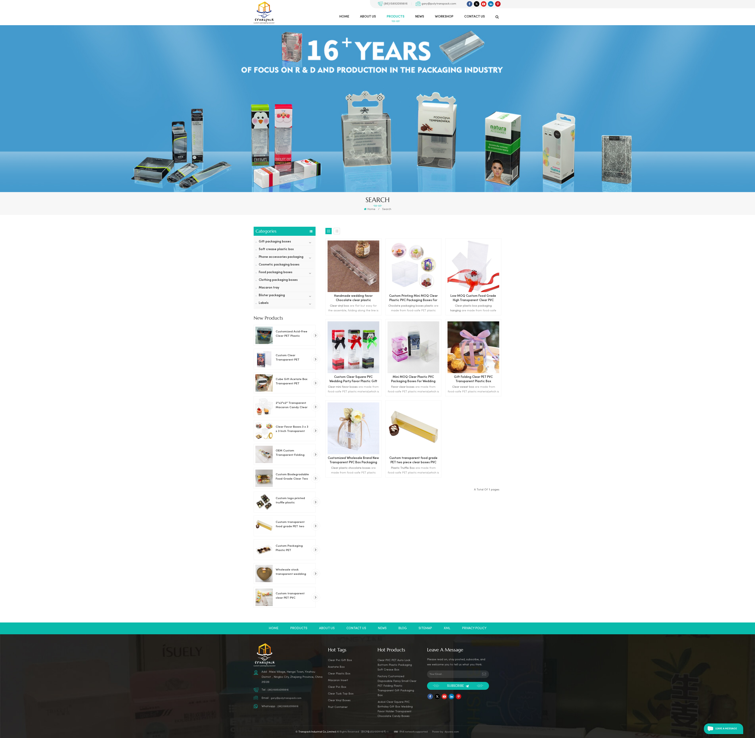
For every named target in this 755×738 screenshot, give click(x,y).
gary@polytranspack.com (439, 3)
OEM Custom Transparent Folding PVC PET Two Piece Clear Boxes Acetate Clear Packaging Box (291, 453)
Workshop (444, 16)
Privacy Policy (474, 628)
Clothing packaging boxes (278, 280)
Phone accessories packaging (281, 257)
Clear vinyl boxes (339, 700)
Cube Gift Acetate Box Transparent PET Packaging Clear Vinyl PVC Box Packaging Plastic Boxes (292, 382)
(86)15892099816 (396, 3)
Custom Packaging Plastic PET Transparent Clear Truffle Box (289, 548)
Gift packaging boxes (275, 241)
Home (344, 16)
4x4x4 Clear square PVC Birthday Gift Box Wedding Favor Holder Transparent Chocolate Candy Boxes (395, 709)
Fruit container (338, 707)
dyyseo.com (452, 732)
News (419, 16)
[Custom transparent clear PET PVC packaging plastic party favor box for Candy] (264, 597)
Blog (402, 628)
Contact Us (474, 16)
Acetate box (336, 667)
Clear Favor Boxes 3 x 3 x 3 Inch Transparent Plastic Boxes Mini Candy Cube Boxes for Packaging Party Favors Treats (292, 429)
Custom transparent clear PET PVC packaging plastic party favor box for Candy (290, 596)
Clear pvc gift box (340, 660)
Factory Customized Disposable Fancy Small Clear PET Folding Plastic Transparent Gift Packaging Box (397, 686)
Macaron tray (269, 287)
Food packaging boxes (275, 272)
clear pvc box (337, 687)
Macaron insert (338, 680)
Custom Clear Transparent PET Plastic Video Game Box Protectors (292, 358)
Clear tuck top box (341, 694)
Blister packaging (272, 295)
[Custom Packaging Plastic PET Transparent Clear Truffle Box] (264, 549)
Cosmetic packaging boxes (279, 264)
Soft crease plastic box (276, 249)
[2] (264, 406)
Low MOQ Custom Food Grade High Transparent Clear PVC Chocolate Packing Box (473, 299)
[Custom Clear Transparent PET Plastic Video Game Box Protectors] (264, 359)
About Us (368, 16)
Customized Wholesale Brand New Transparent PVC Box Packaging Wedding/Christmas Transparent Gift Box (353, 461)
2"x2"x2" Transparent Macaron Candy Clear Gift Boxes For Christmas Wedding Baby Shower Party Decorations (292, 406)
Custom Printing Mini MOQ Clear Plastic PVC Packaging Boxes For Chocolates (413, 299)
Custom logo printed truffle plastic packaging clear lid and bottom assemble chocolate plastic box (291, 501)
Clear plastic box (339, 673)
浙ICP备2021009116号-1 (374, 732)
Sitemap (425, 628)
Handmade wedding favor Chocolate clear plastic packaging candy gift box (353, 299)
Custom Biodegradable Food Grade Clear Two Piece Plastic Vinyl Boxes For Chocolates (292, 477)
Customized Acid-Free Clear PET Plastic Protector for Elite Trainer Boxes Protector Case (292, 334)
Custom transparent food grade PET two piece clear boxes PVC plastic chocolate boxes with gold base (292, 525)
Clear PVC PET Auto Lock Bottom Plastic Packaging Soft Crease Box (395, 665)
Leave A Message (726, 729)
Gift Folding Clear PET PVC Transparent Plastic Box (473, 379)
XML (447, 628)
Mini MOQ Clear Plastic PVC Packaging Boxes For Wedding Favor (413, 380)
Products (395, 16)
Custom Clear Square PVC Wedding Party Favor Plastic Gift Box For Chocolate (353, 380)
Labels (264, 303)
